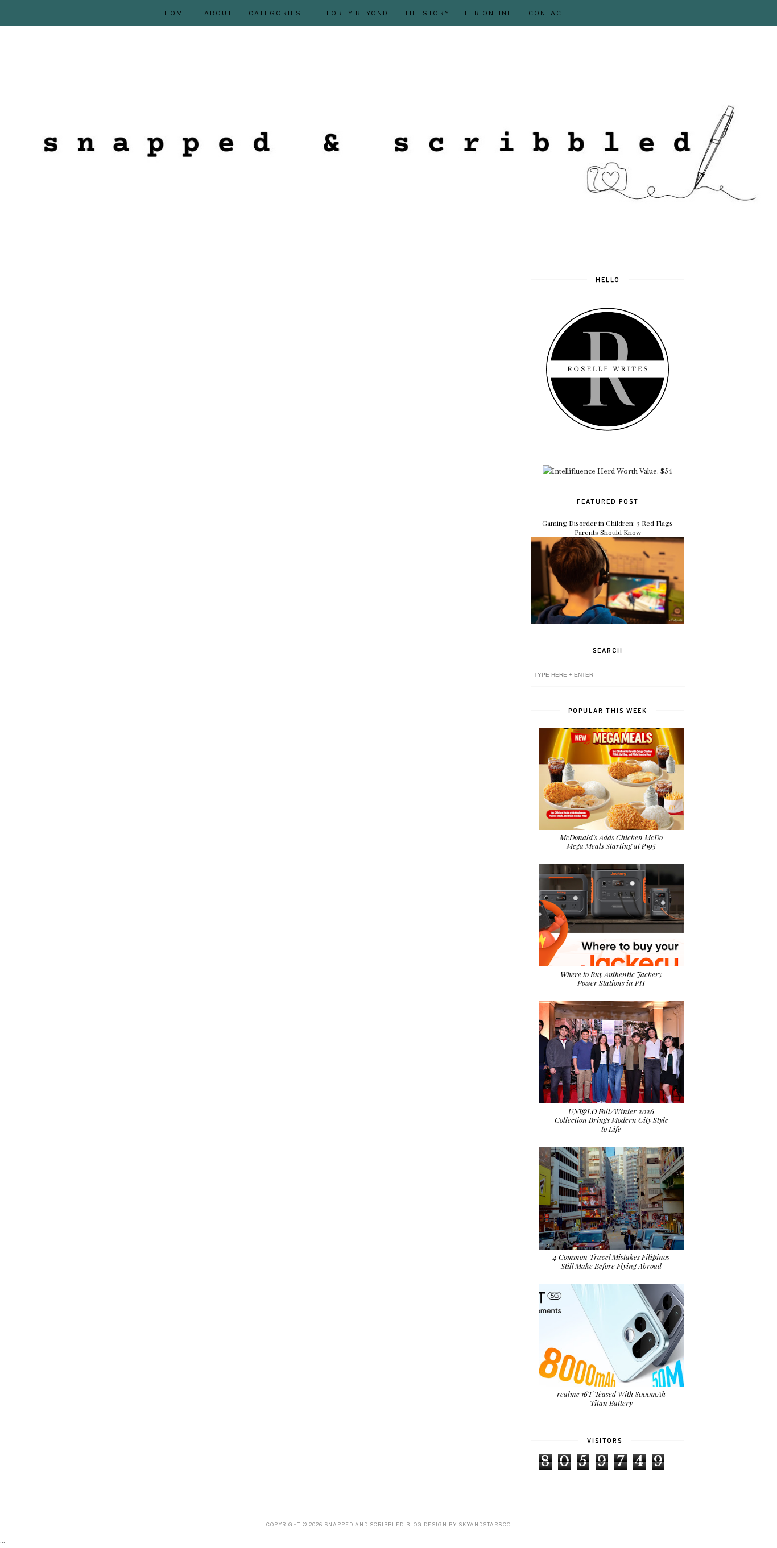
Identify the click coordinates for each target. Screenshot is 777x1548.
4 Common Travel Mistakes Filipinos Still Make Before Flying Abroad (611, 1261)
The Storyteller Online (458, 13)
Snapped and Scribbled (363, 1524)
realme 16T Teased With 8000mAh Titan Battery (611, 1398)
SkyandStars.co (484, 1524)
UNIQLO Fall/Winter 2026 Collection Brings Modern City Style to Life (611, 1120)
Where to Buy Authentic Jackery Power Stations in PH (611, 978)
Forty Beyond (357, 13)
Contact (547, 13)
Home (176, 13)
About (218, 13)
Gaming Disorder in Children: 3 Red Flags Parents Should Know (607, 527)
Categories (275, 13)
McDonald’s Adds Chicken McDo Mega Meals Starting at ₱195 (611, 841)
